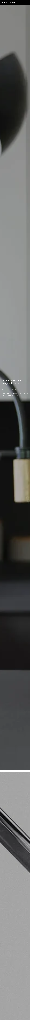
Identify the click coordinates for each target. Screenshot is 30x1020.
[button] (20, 2)
